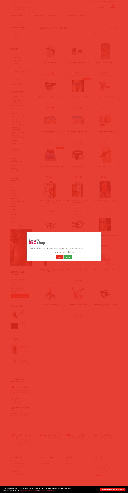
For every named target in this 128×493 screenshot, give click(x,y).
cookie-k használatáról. (48, 490)
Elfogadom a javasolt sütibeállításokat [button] (113, 489)
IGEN (68, 257)
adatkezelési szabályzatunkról (28, 490)
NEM (59, 257)
